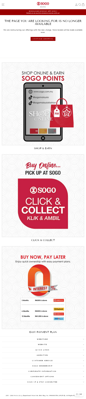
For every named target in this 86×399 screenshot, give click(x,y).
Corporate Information (42, 371)
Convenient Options (42, 376)
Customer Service (42, 360)
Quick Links (42, 350)
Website (42, 344)
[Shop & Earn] (43, 104)
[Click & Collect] (43, 195)
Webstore (42, 339)
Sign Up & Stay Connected (42, 382)
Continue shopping (43, 39)
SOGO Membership (42, 366)
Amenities (42, 355)
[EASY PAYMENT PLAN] (43, 287)
